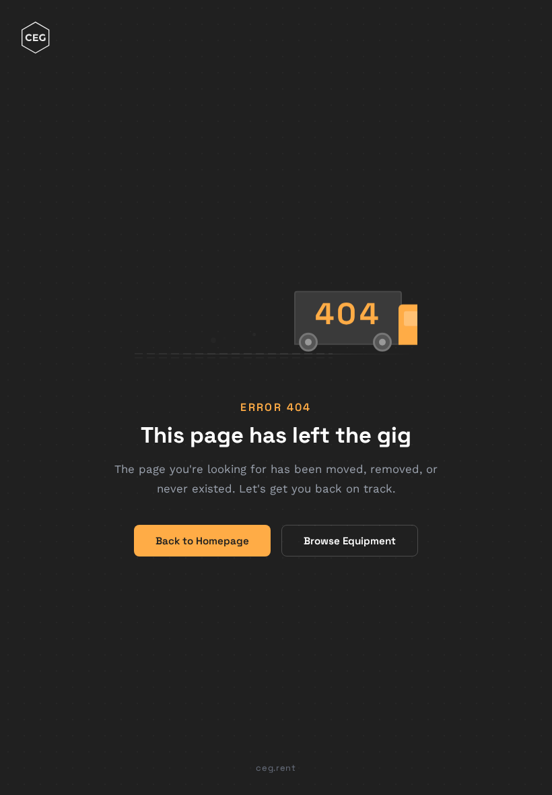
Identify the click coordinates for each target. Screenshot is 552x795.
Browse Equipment (350, 540)
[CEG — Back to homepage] (36, 39)
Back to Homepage (202, 540)
